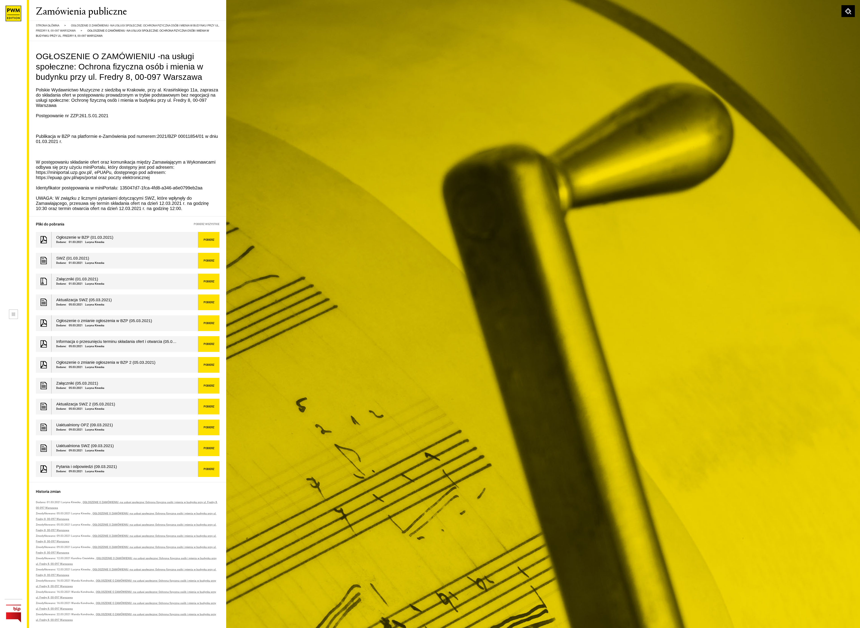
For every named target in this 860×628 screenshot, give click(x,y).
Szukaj (848, 11)
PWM (13, 13)
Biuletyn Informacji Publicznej (13, 613)
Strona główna (47, 25)
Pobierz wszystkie (206, 224)
